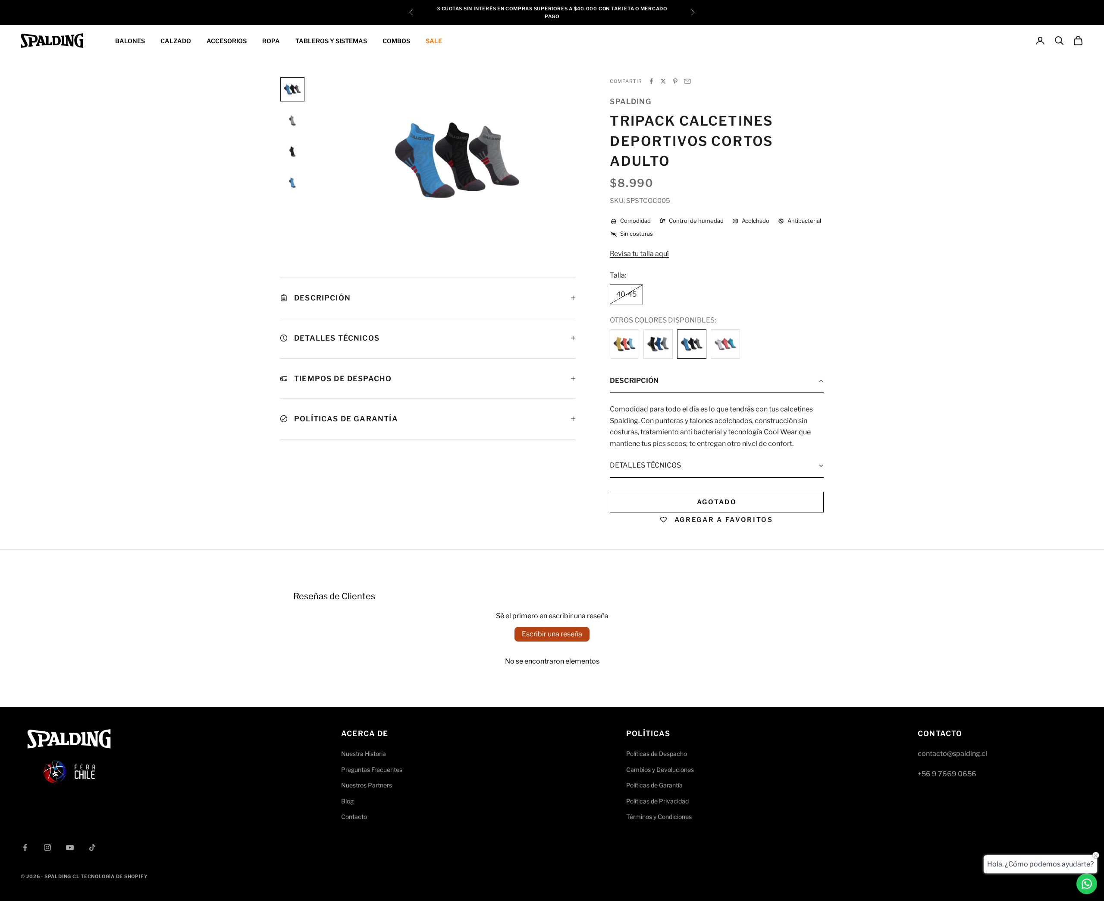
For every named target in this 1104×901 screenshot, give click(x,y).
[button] (717, 381)
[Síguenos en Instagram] (47, 847)
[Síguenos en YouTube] (70, 847)
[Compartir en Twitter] (663, 81)
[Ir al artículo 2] (292, 120)
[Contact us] (1086, 883)
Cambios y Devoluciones (660, 769)
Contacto (354, 816)
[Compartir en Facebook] (651, 81)
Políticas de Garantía (654, 785)
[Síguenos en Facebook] (25, 847)
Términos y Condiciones (659, 816)
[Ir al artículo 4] (292, 183)
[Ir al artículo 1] (292, 89)
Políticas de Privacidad (657, 801)
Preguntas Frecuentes (371, 769)
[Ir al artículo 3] (292, 151)
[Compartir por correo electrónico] (687, 81)
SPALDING (630, 101)
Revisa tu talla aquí (639, 254)
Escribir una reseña (552, 634)
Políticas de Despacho (656, 753)
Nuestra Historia (363, 753)
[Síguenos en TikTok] (92, 847)
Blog (347, 801)
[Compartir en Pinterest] (675, 81)
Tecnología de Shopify (114, 876)
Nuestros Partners (366, 785)
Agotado (717, 502)
